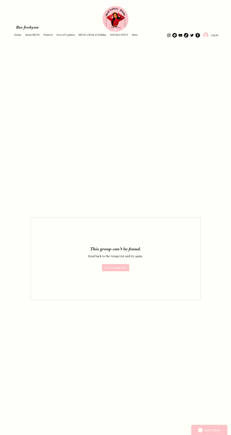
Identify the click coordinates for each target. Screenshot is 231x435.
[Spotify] (174, 35)
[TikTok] (186, 35)
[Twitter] (192, 35)
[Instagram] (169, 35)
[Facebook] (197, 35)
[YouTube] (180, 35)
